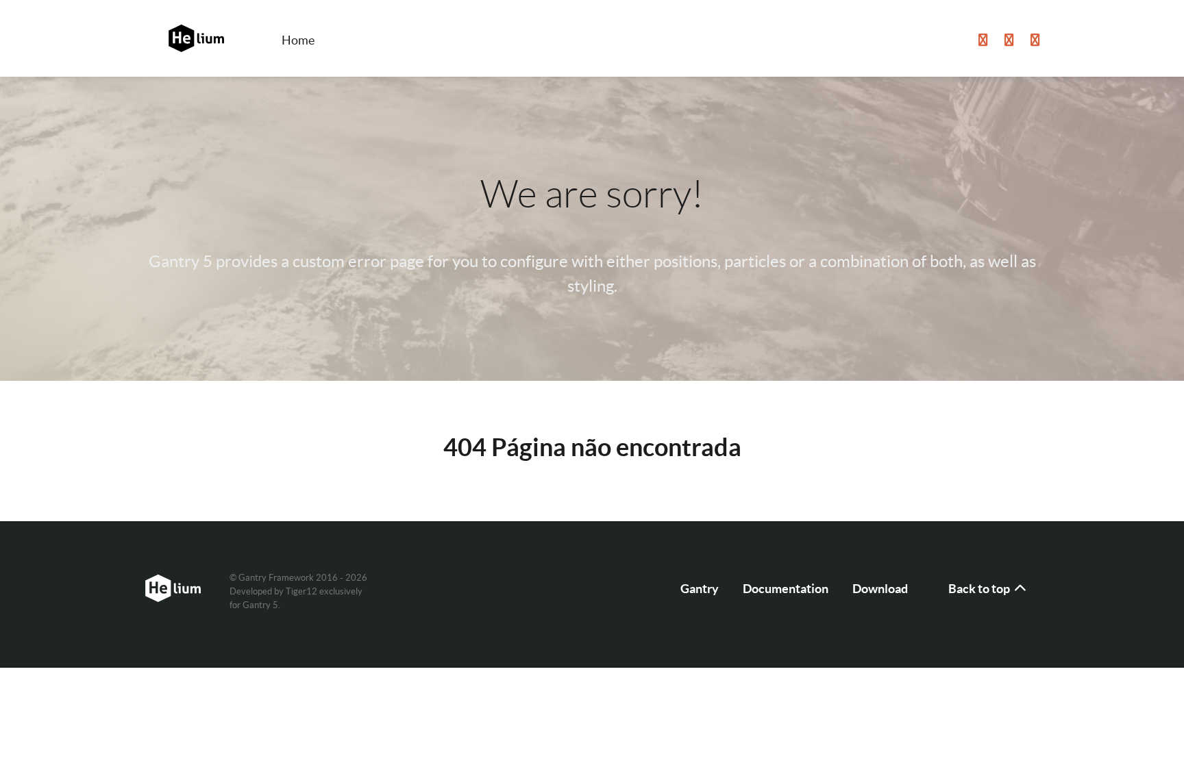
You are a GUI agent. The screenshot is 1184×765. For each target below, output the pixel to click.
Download (880, 588)
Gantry (699, 588)
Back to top (980, 588)
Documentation (785, 588)
